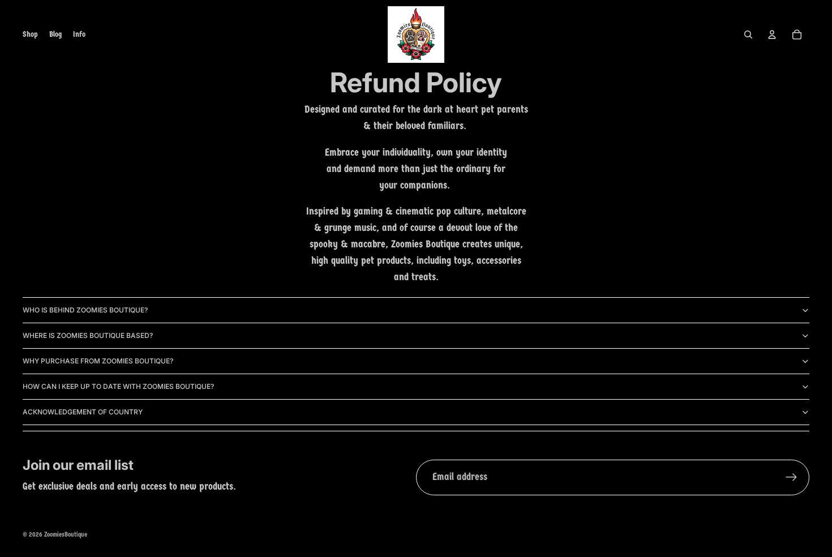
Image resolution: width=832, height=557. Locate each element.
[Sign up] (791, 477)
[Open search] (748, 34)
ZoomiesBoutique (65, 534)
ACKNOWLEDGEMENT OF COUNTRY (83, 412)
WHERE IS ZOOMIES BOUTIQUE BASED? (88, 335)
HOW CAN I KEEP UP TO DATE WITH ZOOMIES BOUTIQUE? (118, 386)
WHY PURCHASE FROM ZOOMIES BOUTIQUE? (98, 361)
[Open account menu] (772, 34)
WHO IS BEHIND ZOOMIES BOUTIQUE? (85, 310)
